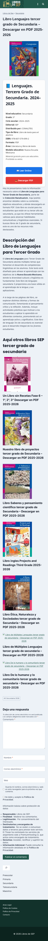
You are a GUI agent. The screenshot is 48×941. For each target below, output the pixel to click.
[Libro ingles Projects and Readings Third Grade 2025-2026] (24, 539)
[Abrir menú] (38, 4)
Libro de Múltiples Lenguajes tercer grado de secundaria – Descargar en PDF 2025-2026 (23, 651)
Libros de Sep (8, 13)
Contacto (6, 915)
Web (6, 780)
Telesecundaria (10, 887)
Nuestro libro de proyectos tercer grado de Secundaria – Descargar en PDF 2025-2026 (23, 453)
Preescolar (8, 875)
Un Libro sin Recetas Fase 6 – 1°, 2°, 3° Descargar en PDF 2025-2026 (23, 400)
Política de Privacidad (11, 911)
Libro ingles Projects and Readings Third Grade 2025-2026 (22, 565)
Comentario (9, 719)
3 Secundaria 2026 (11, 698)
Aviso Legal (7, 905)
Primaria (6, 879)
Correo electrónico (13, 769)
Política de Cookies (10, 908)
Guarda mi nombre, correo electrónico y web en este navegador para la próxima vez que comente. (24, 789)
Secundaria (19, 13)
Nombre (8, 757)
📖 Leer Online (24, 170)
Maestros (7, 891)
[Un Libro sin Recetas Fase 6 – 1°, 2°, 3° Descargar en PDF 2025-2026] (24, 374)
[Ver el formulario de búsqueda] (43, 4)
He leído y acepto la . (18, 798)
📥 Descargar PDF (24, 180)
